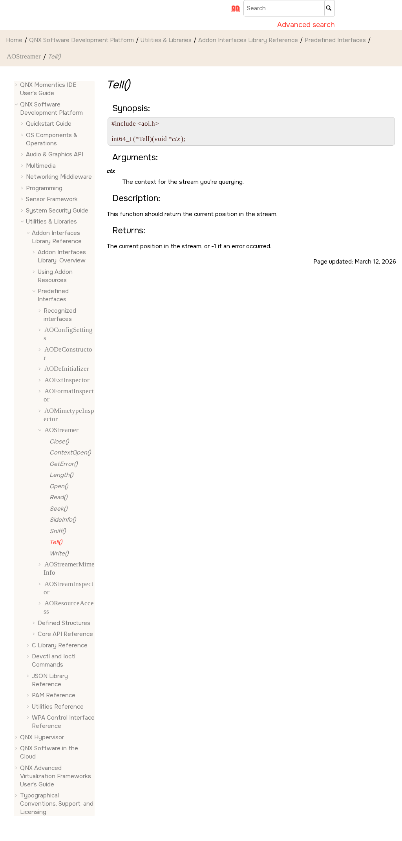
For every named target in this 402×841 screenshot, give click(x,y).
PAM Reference (53, 695)
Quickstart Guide (48, 124)
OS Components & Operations (51, 139)
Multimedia (41, 166)
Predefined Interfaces (335, 40)
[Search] (329, 8)
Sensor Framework (52, 199)
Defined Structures (64, 623)
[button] (17, 85)
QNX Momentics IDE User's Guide (48, 89)
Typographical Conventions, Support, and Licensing (56, 804)
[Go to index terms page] (232, 11)
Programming (44, 188)
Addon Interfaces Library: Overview (62, 256)
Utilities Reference (58, 707)
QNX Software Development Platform (81, 40)
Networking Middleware (59, 177)
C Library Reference (60, 645)
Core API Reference (65, 634)
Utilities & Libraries (166, 40)
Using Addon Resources (55, 276)
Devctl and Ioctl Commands (53, 660)
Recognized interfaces (60, 315)
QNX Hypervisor (42, 737)
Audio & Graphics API (54, 154)
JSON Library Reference (50, 680)
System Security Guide (57, 210)
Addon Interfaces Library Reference (248, 40)
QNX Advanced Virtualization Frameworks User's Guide (55, 776)
